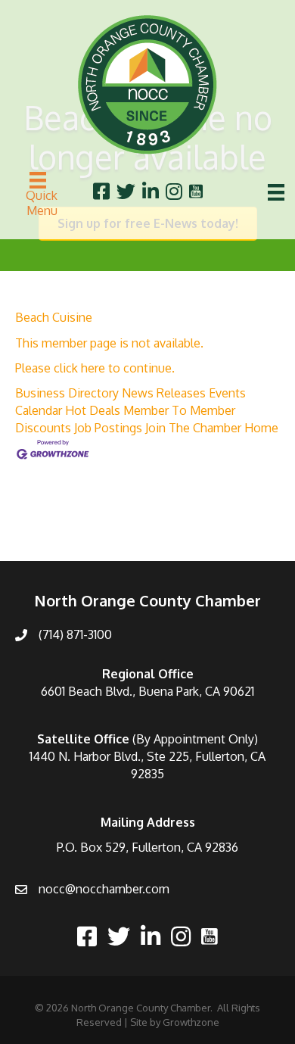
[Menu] (276, 192)
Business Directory (67, 392)
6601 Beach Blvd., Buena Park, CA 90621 (147, 691)
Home (261, 427)
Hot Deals (92, 410)
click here (79, 368)
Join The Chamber (193, 427)
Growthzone (191, 1022)
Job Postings (108, 427)
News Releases (164, 392)
